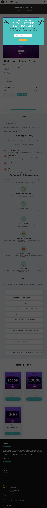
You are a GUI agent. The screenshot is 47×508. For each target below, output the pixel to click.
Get (22, 44)
